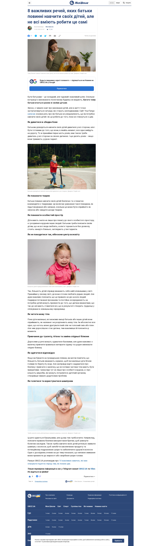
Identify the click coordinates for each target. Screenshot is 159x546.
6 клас (80, 513)
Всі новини (88, 506)
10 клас (106, 513)
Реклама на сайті (51, 498)
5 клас (73, 513)
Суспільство (76, 506)
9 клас (99, 513)
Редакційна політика (41, 481)
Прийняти (118, 541)
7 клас (86, 513)
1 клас (47, 513)
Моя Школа (49, 27)
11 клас (113, 513)
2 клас (54, 513)
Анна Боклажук (38, 27)
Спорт (66, 506)
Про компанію (50, 495)
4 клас (67, 513)
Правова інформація (94, 495)
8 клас (93, 513)
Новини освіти (101, 506)
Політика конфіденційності (118, 495)
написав (31, 114)
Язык (118, 3)
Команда (69, 495)
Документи (70, 498)
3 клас (60, 513)
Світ (59, 506)
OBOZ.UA (31, 506)
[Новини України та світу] (69, 482)
